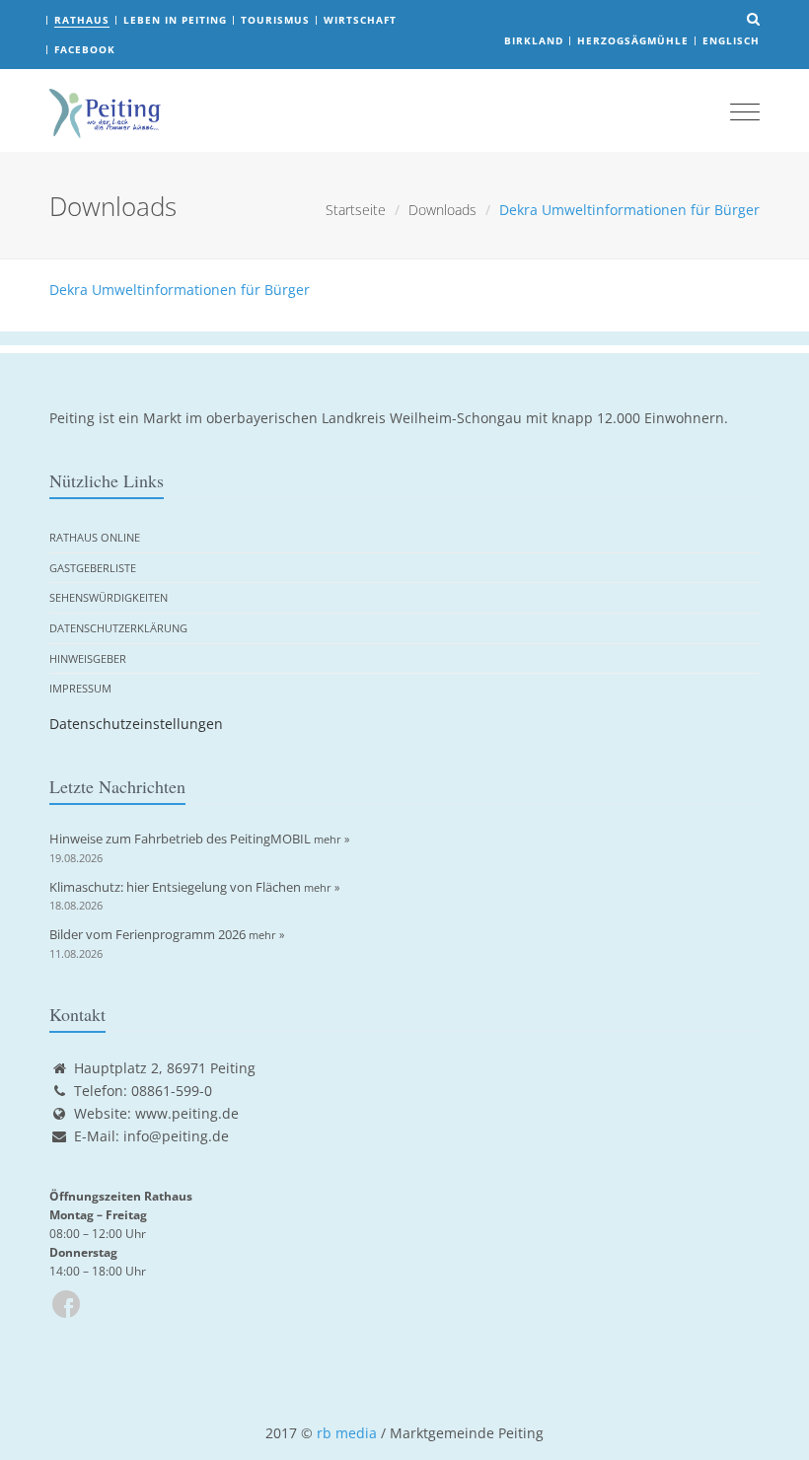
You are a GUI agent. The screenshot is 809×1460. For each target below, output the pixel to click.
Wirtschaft (360, 20)
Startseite (356, 209)
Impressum (80, 688)
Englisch (731, 40)
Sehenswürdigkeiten (108, 597)
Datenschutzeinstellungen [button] (136, 723)
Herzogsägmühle (633, 40)
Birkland (533, 40)
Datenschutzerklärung (118, 627)
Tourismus (275, 20)
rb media (347, 1433)
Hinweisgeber (87, 658)
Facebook (84, 49)
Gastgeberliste (92, 567)
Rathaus (82, 20)
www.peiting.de (187, 1113)
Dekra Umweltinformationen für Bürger (179, 289)
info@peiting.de (176, 1136)
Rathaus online (94, 537)
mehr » (331, 839)
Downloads (442, 209)
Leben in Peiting (175, 20)
